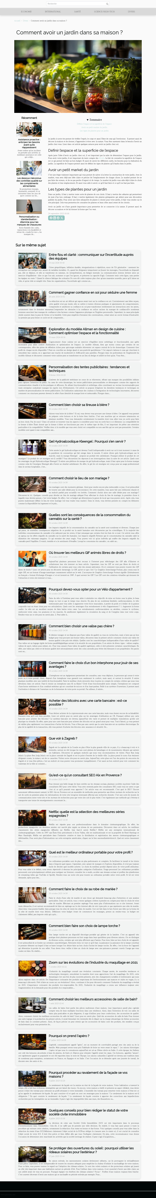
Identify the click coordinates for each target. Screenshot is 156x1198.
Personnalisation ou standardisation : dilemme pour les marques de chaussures (29, 220)
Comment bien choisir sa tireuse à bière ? (79, 405)
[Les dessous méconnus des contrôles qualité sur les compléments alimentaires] (29, 168)
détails (101, 158)
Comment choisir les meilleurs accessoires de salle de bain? (93, 999)
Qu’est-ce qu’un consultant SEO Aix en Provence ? (85, 775)
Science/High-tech (104, 11)
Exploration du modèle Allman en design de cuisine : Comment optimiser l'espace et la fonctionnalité (87, 331)
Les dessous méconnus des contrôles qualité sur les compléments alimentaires (29, 182)
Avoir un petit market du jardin (94, 127)
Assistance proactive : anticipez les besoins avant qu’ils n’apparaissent (29, 143)
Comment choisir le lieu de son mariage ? (79, 478)
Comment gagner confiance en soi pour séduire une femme (93, 292)
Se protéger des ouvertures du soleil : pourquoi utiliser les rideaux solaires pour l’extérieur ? (91, 1150)
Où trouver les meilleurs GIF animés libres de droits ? (87, 553)
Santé (77, 11)
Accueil (17, 20)
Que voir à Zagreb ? (63, 738)
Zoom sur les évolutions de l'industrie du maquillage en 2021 (93, 962)
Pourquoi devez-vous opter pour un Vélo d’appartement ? (90, 589)
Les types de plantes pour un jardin (94, 130)
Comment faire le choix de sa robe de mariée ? (83, 889)
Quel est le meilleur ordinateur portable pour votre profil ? (91, 852)
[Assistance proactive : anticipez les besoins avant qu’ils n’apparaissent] (29, 129)
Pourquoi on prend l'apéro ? (69, 1036)
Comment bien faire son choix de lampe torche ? (84, 926)
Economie (26, 11)
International (53, 11)
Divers (131, 11)
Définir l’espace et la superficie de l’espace (94, 123)
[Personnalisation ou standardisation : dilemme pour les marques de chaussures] (29, 207)
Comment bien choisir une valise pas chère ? (81, 626)
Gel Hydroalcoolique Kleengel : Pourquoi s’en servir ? (87, 441)
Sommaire (96, 120)
